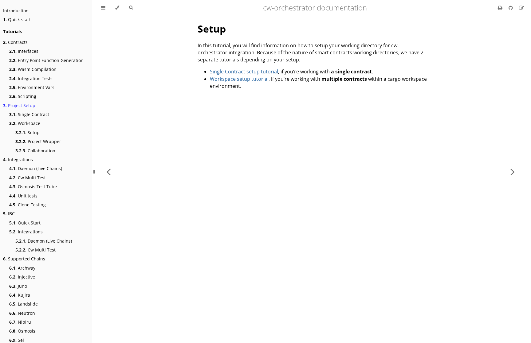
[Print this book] (500, 7)
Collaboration (35, 151)
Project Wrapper (38, 141)
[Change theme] (117, 7)
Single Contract (29, 114)
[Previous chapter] (108, 171)
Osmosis (22, 331)
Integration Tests (31, 78)
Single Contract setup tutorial (244, 71)
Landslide (23, 304)
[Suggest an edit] (521, 7)
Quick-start (17, 19)
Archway (22, 268)
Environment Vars (31, 87)
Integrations (18, 159)
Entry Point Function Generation (46, 60)
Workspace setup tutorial (239, 79)
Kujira (19, 295)
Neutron (22, 313)
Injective (22, 277)
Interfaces (23, 51)
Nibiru (20, 322)
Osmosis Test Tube (33, 186)
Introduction (16, 11)
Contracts (15, 42)
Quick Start (25, 223)
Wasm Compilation (33, 69)
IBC (9, 213)
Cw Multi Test (27, 178)
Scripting (22, 96)
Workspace (24, 123)
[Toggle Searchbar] (131, 7)
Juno (18, 286)
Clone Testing (27, 205)
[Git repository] (511, 7)
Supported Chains (24, 259)
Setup (27, 132)
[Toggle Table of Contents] (103, 7)
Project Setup (19, 105)
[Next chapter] (512, 171)
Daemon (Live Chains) (35, 168)
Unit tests (23, 196)
